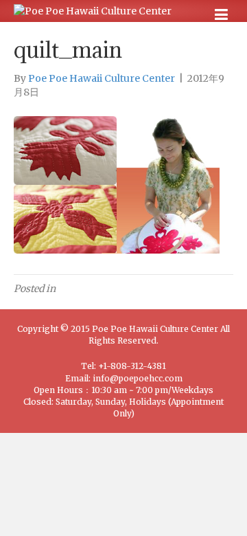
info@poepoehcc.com (138, 378)
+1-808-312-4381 (132, 366)
